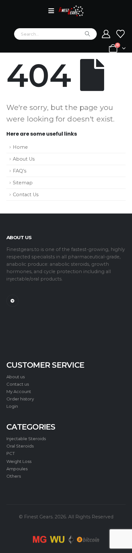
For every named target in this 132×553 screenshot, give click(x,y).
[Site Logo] (71, 11)
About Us (24, 159)
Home (20, 147)
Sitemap (23, 183)
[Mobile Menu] (53, 10)
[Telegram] (12, 301)
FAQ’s (19, 171)
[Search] (87, 34)
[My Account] (106, 34)
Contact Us (25, 194)
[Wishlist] (121, 34)
